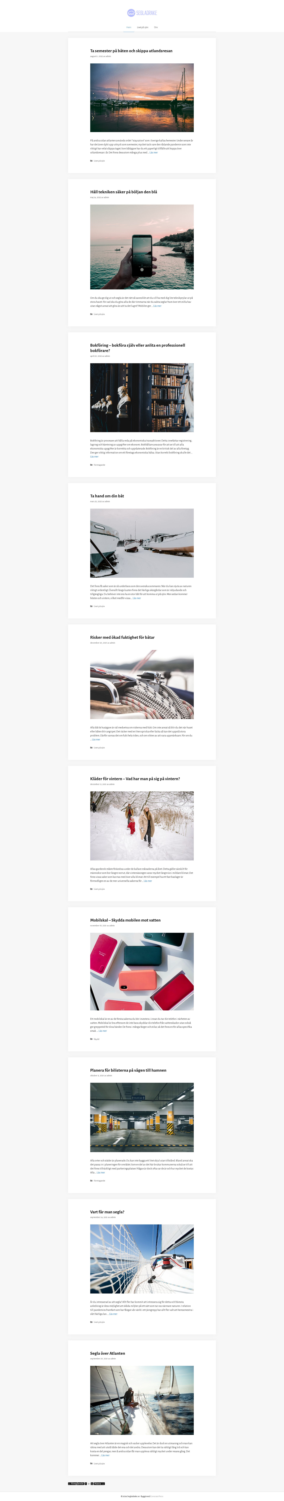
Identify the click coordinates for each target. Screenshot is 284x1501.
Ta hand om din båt (107, 496)
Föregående (75, 1483)
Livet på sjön (142, 27)
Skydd (96, 1039)
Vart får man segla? (107, 1212)
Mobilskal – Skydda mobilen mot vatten (125, 920)
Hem (128, 27)
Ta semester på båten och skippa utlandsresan (131, 51)
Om (156, 27)
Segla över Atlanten (107, 1353)
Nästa (99, 1483)
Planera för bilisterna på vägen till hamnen (128, 1070)
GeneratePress (156, 1496)
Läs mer (154, 152)
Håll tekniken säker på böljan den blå (123, 192)
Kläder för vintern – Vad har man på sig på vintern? (135, 779)
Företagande (99, 465)
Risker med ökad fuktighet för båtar (122, 637)
